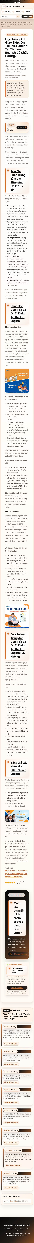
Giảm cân (26, 11)
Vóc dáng (16, 11)
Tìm (18, 16)
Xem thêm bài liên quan (18, 954)
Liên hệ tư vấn (28, 16)
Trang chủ (6, 11)
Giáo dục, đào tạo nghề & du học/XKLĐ (17, 22)
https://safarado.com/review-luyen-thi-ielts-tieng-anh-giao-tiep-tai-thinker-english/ (16, 873)
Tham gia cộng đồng (17, 988)
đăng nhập (13, 1201)
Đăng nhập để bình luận (11, 1044)
